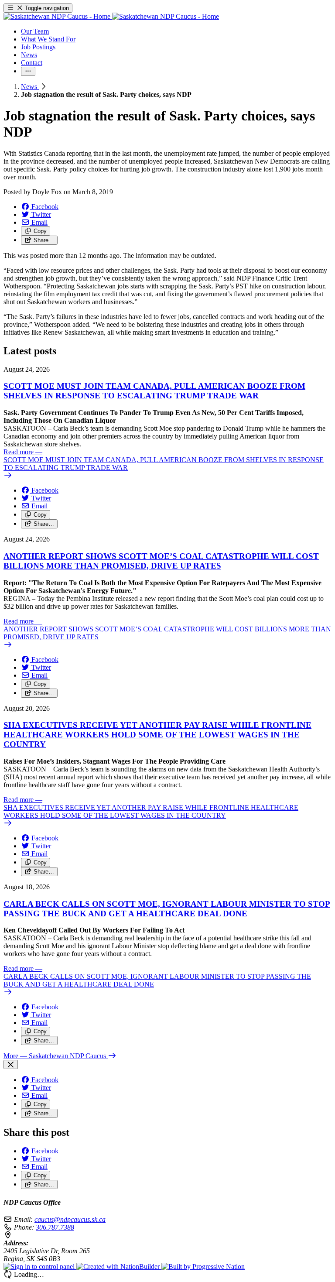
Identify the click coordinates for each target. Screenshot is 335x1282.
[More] (28, 71)
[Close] (10, 1064)
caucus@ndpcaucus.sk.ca (70, 1219)
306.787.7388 (55, 1227)
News (30, 86)
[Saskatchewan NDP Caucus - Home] (111, 16)
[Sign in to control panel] (39, 1266)
